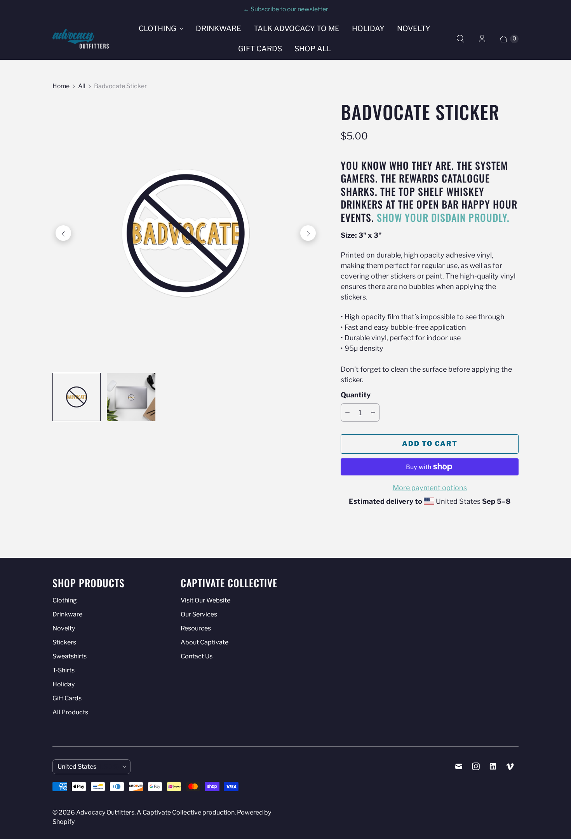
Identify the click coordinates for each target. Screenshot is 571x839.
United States (88, 766)
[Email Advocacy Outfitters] (458, 766)
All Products (70, 712)
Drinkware (218, 28)
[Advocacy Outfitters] (80, 38)
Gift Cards (260, 48)
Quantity (356, 395)
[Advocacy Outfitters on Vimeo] (510, 766)
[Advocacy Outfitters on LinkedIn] (492, 766)
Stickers (64, 642)
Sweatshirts (69, 656)
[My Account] (482, 39)
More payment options (430, 488)
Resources (196, 628)
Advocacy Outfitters (105, 812)
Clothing (157, 28)
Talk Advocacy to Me (296, 28)
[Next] (308, 233)
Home (61, 86)
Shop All (312, 48)
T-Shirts (63, 670)
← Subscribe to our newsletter (285, 9)
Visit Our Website (205, 600)
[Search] (460, 39)
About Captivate (204, 642)
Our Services (199, 614)
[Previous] (63, 233)
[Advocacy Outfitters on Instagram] (475, 766)
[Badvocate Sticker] (185, 233)
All (81, 86)
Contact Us (196, 656)
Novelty (413, 28)
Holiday (368, 28)
